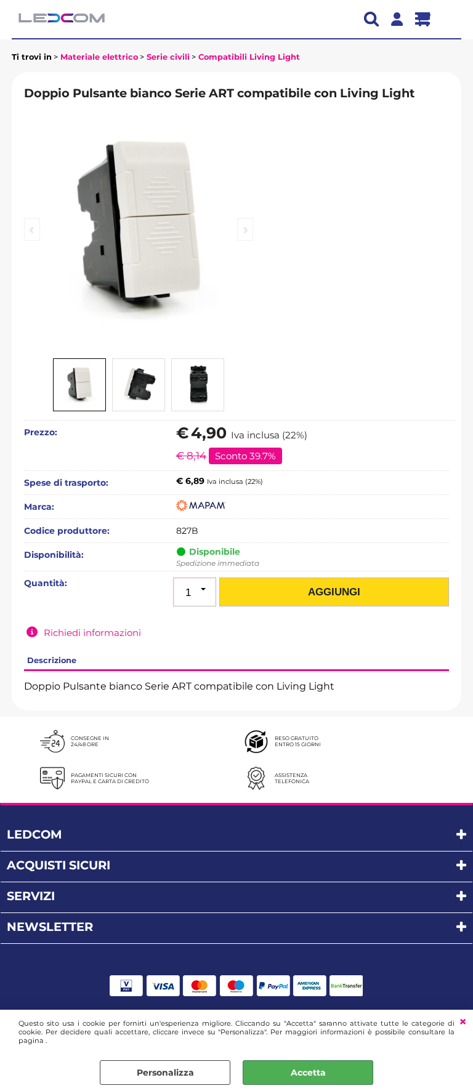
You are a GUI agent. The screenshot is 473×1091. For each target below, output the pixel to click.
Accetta (308, 1072)
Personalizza (165, 1072)
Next (245, 229)
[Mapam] (200, 507)
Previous (32, 229)
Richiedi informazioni (92, 632)
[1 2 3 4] (194, 592)
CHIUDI (463, 1022)
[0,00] (427, 19)
